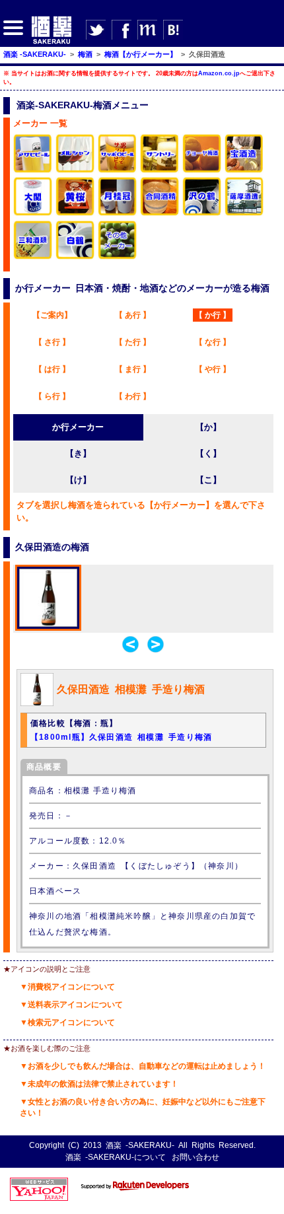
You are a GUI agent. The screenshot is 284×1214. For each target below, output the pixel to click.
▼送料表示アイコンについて (71, 1004)
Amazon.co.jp (219, 73)
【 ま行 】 (133, 369)
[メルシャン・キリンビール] (75, 171)
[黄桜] (75, 214)
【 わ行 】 (133, 396)
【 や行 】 (213, 369)
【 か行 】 (213, 315)
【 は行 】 (52, 369)
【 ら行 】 (52, 396)
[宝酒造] (244, 171)
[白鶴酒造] (75, 257)
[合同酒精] (160, 214)
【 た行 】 (133, 342)
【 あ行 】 (133, 315)
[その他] (117, 257)
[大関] (33, 214)
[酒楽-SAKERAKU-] (51, 43)
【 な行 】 (213, 342)
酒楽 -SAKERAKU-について (115, 1157)
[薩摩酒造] (244, 214)
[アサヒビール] (33, 171)
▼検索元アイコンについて (67, 1022)
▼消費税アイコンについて (67, 986)
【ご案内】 (52, 315)
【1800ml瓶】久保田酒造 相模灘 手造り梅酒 (121, 737)
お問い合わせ (195, 1157)
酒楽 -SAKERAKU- (140, 1145)
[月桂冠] (117, 214)
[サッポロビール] (117, 171)
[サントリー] (160, 171)
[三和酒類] (33, 257)
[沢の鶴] (202, 214)
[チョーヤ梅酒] (202, 171)
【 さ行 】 (52, 342)
